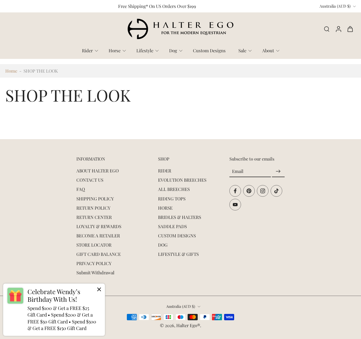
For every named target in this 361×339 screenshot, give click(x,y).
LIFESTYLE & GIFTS (178, 254)
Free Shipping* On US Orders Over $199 (157, 6)
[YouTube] (235, 204)
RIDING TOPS (172, 198)
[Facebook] (235, 191)
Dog (173, 50)
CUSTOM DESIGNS (177, 235)
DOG (163, 245)
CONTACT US (89, 180)
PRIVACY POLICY (94, 263)
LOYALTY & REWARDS (98, 226)
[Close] (99, 289)
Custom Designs (209, 50)
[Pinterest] (249, 191)
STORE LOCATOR (94, 245)
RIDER (164, 170)
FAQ (80, 189)
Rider (87, 50)
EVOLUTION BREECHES (182, 180)
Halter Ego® (188, 325)
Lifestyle (144, 50)
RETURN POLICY (93, 207)
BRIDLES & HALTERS (179, 217)
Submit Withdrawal (95, 272)
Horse (115, 50)
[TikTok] (276, 191)
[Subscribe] (278, 171)
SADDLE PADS (172, 226)
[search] (326, 29)
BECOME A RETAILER (98, 235)
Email (237, 171)
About (268, 50)
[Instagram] (263, 191)
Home (11, 71)
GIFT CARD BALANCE (98, 254)
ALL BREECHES (174, 189)
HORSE (165, 207)
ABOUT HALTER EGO (97, 170)
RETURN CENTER (94, 217)
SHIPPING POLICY (95, 198)
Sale (242, 50)
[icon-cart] (350, 29)
